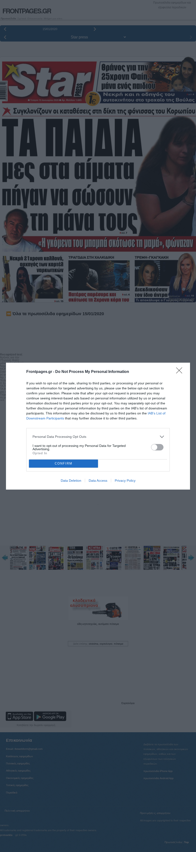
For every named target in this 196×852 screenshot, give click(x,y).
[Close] (180, 371)
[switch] (157, 447)
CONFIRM (63, 463)
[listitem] (98, 436)
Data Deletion (71, 480)
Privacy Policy (125, 480)
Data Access (98, 480)
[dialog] (98, 426)
